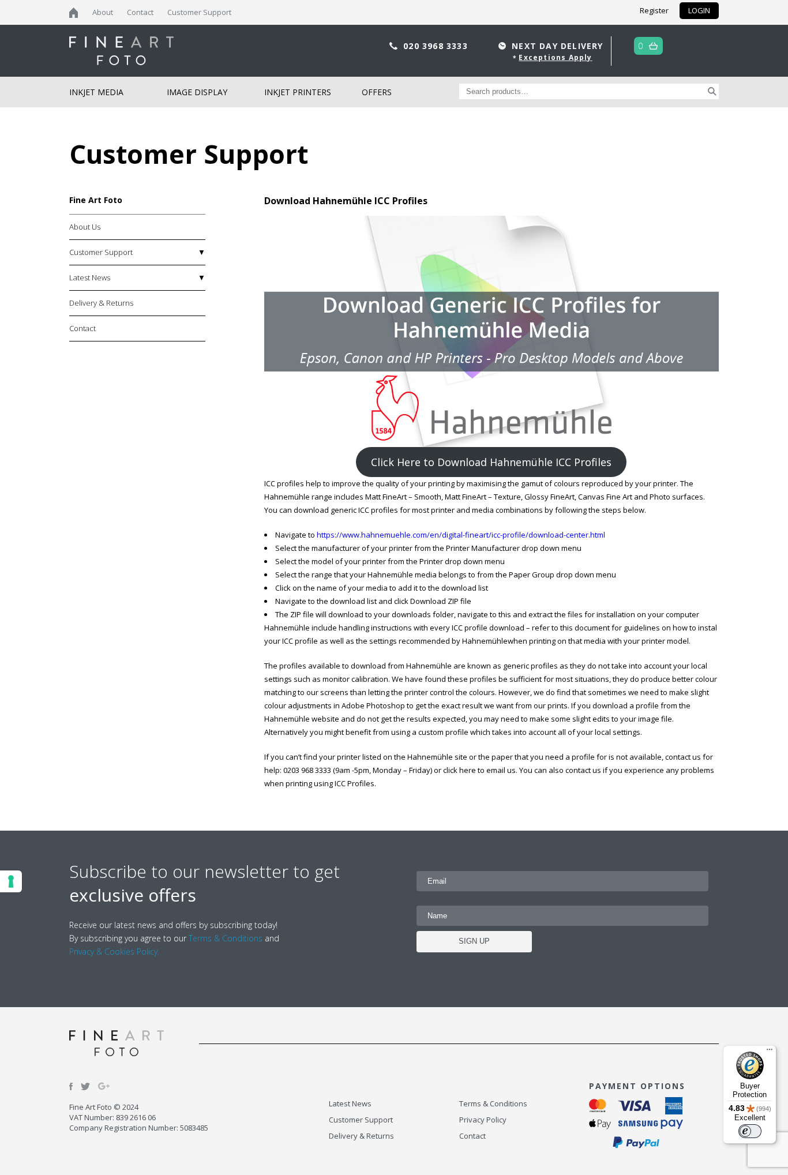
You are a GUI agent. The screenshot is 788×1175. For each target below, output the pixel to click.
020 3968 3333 (437, 45)
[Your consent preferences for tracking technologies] (11, 881)
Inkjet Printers (297, 92)
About (102, 12)
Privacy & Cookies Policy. (114, 951)
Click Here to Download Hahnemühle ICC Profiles (491, 462)
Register (654, 10)
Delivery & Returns (101, 303)
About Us (84, 227)
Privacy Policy (482, 1119)
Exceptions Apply (555, 57)
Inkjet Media (96, 92)
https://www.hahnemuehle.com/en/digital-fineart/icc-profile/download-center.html (461, 535)
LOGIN (699, 10)
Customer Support (199, 12)
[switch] (749, 1131)
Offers (377, 92)
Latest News (89, 277)
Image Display (197, 92)
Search (712, 91)
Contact (140, 12)
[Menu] (769, 1052)
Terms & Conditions (225, 938)
